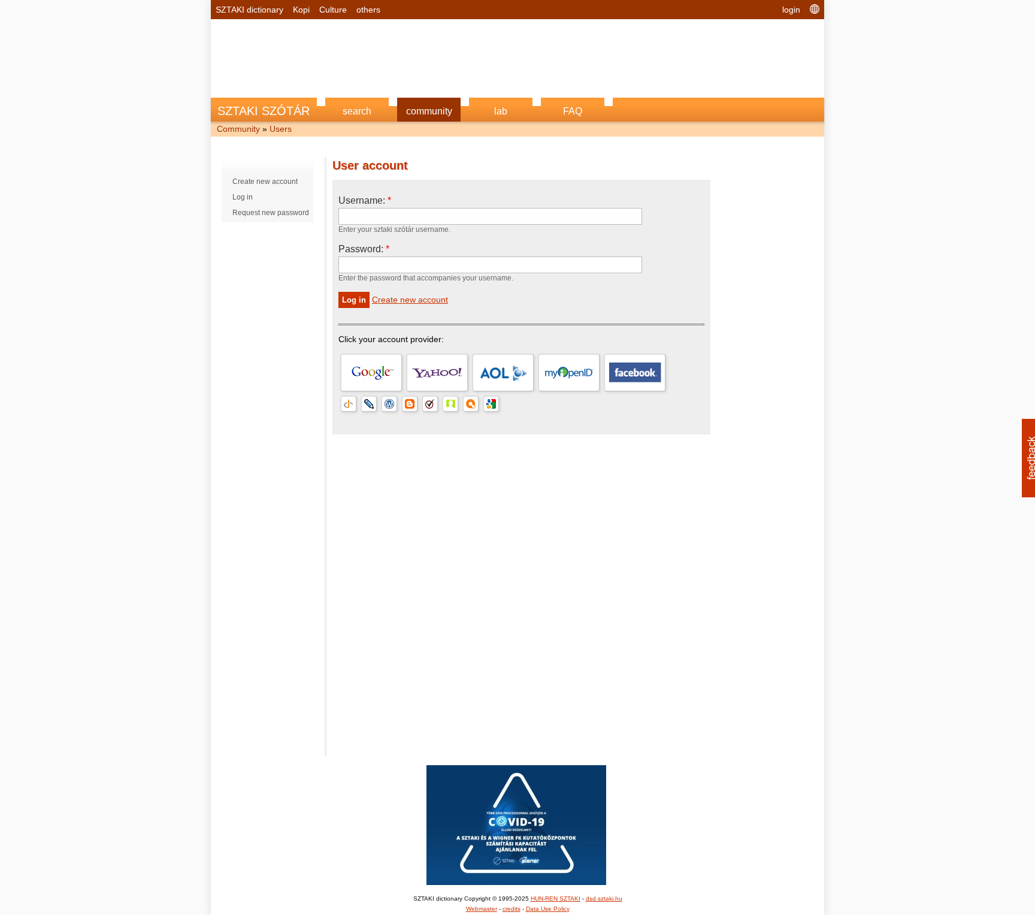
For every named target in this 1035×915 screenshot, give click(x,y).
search (357, 111)
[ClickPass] (470, 403)
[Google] (371, 373)
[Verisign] (430, 403)
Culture (333, 9)
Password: (363, 249)
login (791, 9)
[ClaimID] (450, 403)
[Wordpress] (389, 403)
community (429, 111)
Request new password (270, 213)
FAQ (572, 111)
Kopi (301, 9)
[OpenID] (348, 403)
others (368, 9)
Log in (242, 197)
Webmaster (481, 908)
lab (500, 111)
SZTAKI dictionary (249, 9)
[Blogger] (409, 403)
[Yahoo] (437, 373)
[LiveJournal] (369, 403)
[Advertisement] (517, 52)
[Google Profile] (491, 403)
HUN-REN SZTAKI (555, 898)
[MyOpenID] (569, 373)
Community (238, 129)
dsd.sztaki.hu (604, 898)
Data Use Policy (548, 908)
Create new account (265, 181)
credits (511, 908)
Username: (364, 200)
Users (281, 129)
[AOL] (503, 373)
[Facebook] (635, 373)
